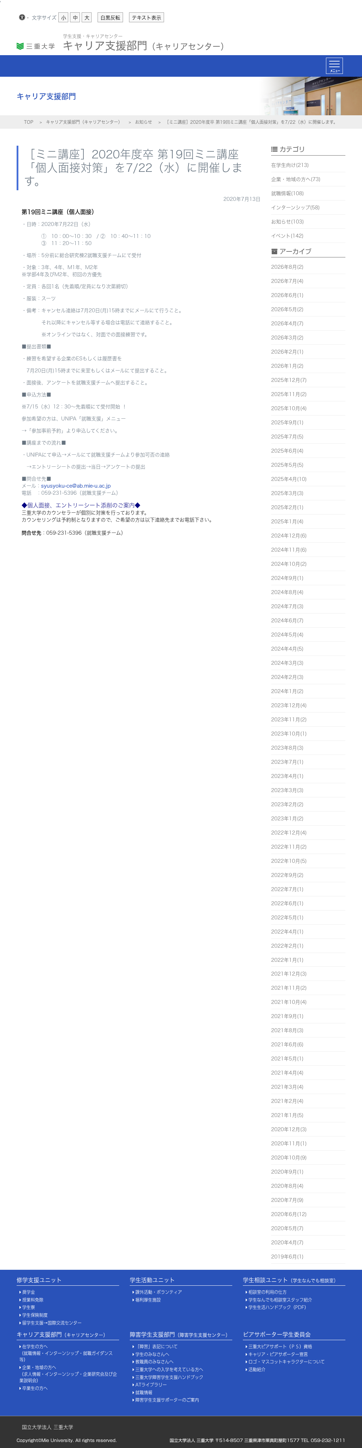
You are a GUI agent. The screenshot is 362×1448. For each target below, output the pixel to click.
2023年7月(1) (287, 762)
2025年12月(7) (289, 380)
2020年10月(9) (289, 1157)
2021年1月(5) (287, 1115)
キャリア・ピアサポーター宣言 (278, 1354)
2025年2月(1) (287, 507)
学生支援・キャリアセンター (93, 36)
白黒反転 (110, 17)
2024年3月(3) (287, 663)
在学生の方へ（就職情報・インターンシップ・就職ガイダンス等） (66, 1353)
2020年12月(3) (289, 1129)
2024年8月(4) (287, 592)
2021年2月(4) (287, 1101)
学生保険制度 (35, 1315)
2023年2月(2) (287, 804)
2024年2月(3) (287, 677)
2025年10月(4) (289, 408)
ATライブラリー (151, 1385)
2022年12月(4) (289, 832)
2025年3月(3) (287, 493)
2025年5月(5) (287, 465)
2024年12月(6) (289, 535)
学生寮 (28, 1307)
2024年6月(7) (287, 620)
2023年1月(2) (287, 818)
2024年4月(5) (287, 648)
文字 (44, 17)
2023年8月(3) (287, 747)
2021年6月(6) (287, 1044)
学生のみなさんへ (152, 1354)
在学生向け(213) (290, 165)
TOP (28, 122)
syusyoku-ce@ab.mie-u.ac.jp (76, 485)
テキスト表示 (146, 17)
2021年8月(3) (287, 1030)
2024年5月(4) (287, 634)
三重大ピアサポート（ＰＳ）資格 (280, 1346)
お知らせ (143, 122)
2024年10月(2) (289, 564)
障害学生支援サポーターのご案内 (167, 1400)
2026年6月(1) (287, 295)
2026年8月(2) (287, 266)
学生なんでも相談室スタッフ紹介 (280, 1300)
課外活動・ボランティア (158, 1292)
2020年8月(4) (287, 1186)
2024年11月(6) (289, 549)
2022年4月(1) (287, 931)
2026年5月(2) (287, 309)
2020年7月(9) (287, 1200)
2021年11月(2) (289, 987)
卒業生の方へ (35, 1388)
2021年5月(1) (287, 1058)
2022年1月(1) (287, 960)
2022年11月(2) (289, 846)
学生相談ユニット (290, 1280)
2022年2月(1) (287, 945)
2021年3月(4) (287, 1086)
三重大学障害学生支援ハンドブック (169, 1377)
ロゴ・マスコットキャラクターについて (287, 1362)
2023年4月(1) (287, 776)
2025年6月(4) (287, 450)
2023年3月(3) (287, 790)
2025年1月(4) (287, 521)
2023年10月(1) (289, 733)
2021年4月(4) (287, 1072)
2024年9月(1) (287, 578)
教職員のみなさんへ (154, 1362)
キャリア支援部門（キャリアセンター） (84, 122)
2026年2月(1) (287, 351)
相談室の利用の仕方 (268, 1292)
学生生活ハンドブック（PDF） (279, 1307)
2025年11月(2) (289, 394)
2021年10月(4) (289, 1002)
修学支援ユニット (39, 1280)
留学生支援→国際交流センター (52, 1323)
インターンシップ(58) (295, 207)
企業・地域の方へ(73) (296, 179)
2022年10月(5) (289, 861)
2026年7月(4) (287, 281)
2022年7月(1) (287, 889)
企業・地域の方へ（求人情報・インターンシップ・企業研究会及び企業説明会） (68, 1374)
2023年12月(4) (289, 705)
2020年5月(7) (287, 1228)
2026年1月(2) (287, 366)
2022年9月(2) (287, 875)
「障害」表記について (156, 1346)
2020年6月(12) (289, 1214)
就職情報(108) (287, 193)
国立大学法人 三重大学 (47, 1427)
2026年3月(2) (287, 337)
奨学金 (28, 1292)
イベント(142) (287, 235)
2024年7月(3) (287, 606)
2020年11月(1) (289, 1143)
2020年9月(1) (287, 1171)
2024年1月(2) (287, 691)
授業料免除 (32, 1300)
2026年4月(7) (287, 323)
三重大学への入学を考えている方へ (169, 1369)
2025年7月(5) (287, 436)
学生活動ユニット (152, 1280)
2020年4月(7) (287, 1242)
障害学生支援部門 (180, 1334)
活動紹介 (257, 1369)
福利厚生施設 (148, 1300)
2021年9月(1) (287, 1016)
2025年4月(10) (289, 479)
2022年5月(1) (287, 917)
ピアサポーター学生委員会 (277, 1334)
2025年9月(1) (287, 422)
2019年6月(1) (287, 1256)
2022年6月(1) (287, 903)
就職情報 (143, 1392)
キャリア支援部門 (146, 43)
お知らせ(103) (287, 221)
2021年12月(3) (289, 973)
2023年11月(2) (289, 719)
